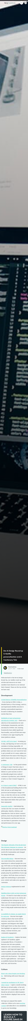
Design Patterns (6, 886)
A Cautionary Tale (6, 764)
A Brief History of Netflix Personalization (14, 700)
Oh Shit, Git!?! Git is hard (9, 741)
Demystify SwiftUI (6, 806)
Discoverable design (7, 858)
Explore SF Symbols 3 (7, 937)
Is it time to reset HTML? (9, 785)
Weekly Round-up (8, 673)
